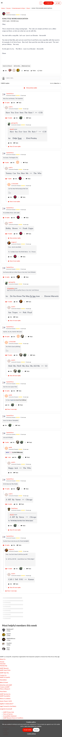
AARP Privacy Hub (8, 712)
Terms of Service (8, 714)
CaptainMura (10, 93)
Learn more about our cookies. (33, 726)
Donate (2, 662)
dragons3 (13, 242)
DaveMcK (9, 643)
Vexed (8, 648)
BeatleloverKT (10, 629)
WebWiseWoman (11, 638)
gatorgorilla (14, 123)
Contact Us (3, 675)
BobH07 (9, 634)
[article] (31, 98)
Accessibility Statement (10, 716)
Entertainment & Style (18, 8)
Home (3, 8)
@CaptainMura (10, 288)
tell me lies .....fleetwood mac (22, 66)
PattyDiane (14, 508)
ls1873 (10, 107)
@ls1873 (12, 129)
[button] (2, 3)
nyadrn (8, 13)
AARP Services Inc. (5, 694)
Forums (8, 8)
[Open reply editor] (31, 78)
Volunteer (3, 663)
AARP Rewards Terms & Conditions (13, 718)
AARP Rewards (4, 668)
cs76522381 (14, 183)
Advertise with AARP (6, 685)
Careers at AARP (4, 687)
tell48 (10, 395)
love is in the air (7, 66)
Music (28, 8)
